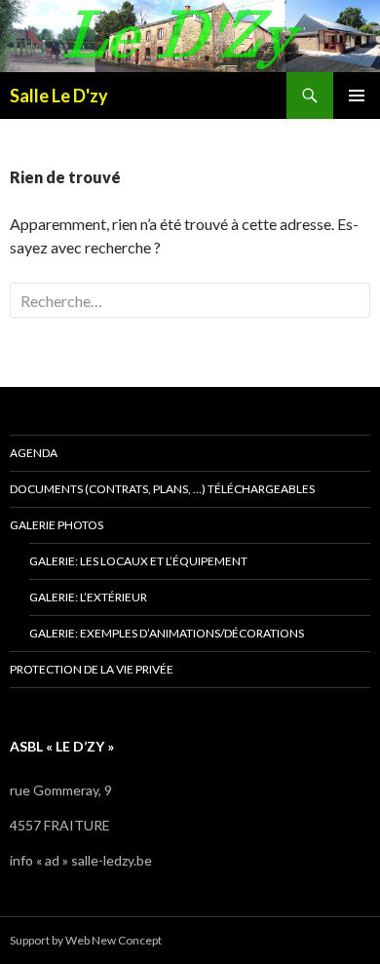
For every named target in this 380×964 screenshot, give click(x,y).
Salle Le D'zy (59, 95)
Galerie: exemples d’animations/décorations (166, 633)
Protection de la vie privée (91, 669)
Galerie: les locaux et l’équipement (138, 561)
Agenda (33, 452)
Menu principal (356, 95)
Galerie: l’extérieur (88, 597)
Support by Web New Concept (86, 940)
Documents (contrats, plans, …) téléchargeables (162, 489)
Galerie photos (56, 525)
